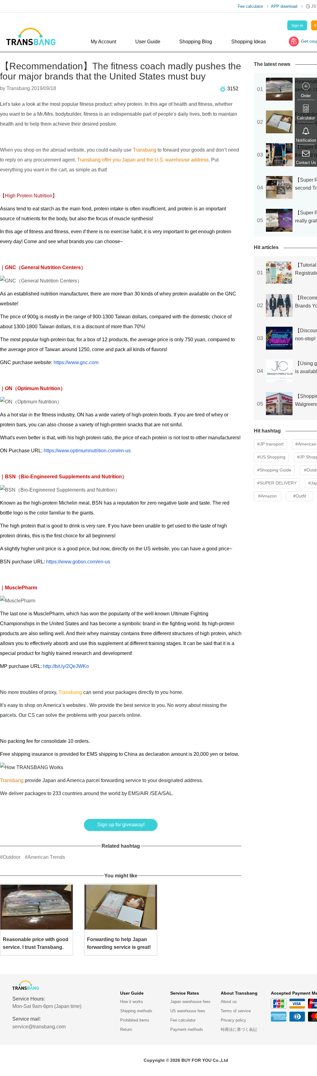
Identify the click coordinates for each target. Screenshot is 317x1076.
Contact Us (306, 162)
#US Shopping (271, 456)
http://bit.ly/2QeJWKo (66, 666)
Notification (306, 140)
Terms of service (236, 1011)
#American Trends (45, 857)
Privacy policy (233, 1020)
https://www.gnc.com (76, 362)
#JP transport (270, 443)
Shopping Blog (195, 41)
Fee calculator (250, 6)
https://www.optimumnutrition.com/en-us (87, 450)
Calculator (306, 118)
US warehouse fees (187, 1011)
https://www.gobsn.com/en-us (78, 561)
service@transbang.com (39, 1026)
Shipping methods (136, 1011)
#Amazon (267, 495)
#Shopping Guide (274, 469)
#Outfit (299, 495)
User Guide (147, 41)
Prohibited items (134, 1020)
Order (306, 95)
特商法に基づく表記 (239, 1029)
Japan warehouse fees (190, 1001)
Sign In (297, 26)
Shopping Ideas (248, 41)
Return (126, 1029)
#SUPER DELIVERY (277, 482)
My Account (103, 41)
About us (229, 1001)
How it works (131, 1001)
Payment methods (186, 1029)
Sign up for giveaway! (121, 824)
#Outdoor (10, 857)
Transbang (144, 150)
